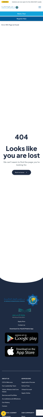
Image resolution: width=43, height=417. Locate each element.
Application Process (28, 382)
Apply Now (21, 321)
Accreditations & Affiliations (11, 399)
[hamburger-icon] (39, 7)
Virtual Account (27, 389)
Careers (4, 406)
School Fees (26, 386)
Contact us (21, 325)
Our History (6, 402)
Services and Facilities (9, 395)
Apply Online (26, 393)
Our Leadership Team (9, 386)
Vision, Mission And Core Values (10, 391)
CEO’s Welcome (7, 382)
